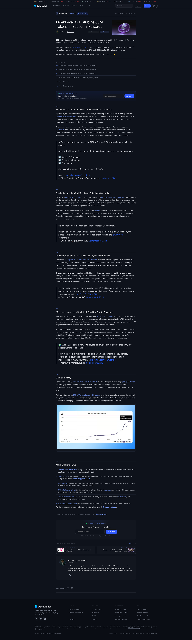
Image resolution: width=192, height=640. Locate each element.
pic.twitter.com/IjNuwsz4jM (103, 360)
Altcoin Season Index (143, 619)
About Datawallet (75, 609)
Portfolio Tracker (142, 609)
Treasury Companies (121, 616)
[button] (155, 6)
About (90, 6)
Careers (72, 616)
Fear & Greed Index (80, 47)
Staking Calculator (142, 612)
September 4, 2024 (106, 178)
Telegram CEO (63, 476)
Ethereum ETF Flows (121, 612)
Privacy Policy (113, 633)
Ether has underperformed (67, 470)
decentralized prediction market (85, 382)
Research (66, 6)
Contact (72, 619)
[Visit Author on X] (69, 574)
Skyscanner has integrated (67, 503)
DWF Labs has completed (67, 490)
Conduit (97, 210)
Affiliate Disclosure (151, 633)
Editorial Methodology (76, 612)
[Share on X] (68, 588)
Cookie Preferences (138, 633)
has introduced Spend (105, 316)
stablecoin (107, 490)
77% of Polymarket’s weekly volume (86, 395)
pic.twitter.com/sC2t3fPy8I (78, 175)
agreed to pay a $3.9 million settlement (82, 260)
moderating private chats (81, 479)
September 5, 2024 (95, 297)
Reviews (94, 619)
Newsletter (56, 6)
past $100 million (128, 382)
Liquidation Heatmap (121, 619)
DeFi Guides (96, 616)
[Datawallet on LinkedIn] (44, 618)
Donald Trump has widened (67, 497)
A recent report (63, 483)
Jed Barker (70, 32)
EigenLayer (60, 130)
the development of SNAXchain (113, 197)
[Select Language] (155, 6)
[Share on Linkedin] (72, 588)
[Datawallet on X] (36, 618)
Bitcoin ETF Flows (120, 609)
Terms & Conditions (125, 633)
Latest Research (97, 609)
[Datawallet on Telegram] (40, 618)
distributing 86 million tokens (67, 116)
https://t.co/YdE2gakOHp (86, 294)
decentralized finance (73, 197)
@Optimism (118, 235)
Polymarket (122, 497)
